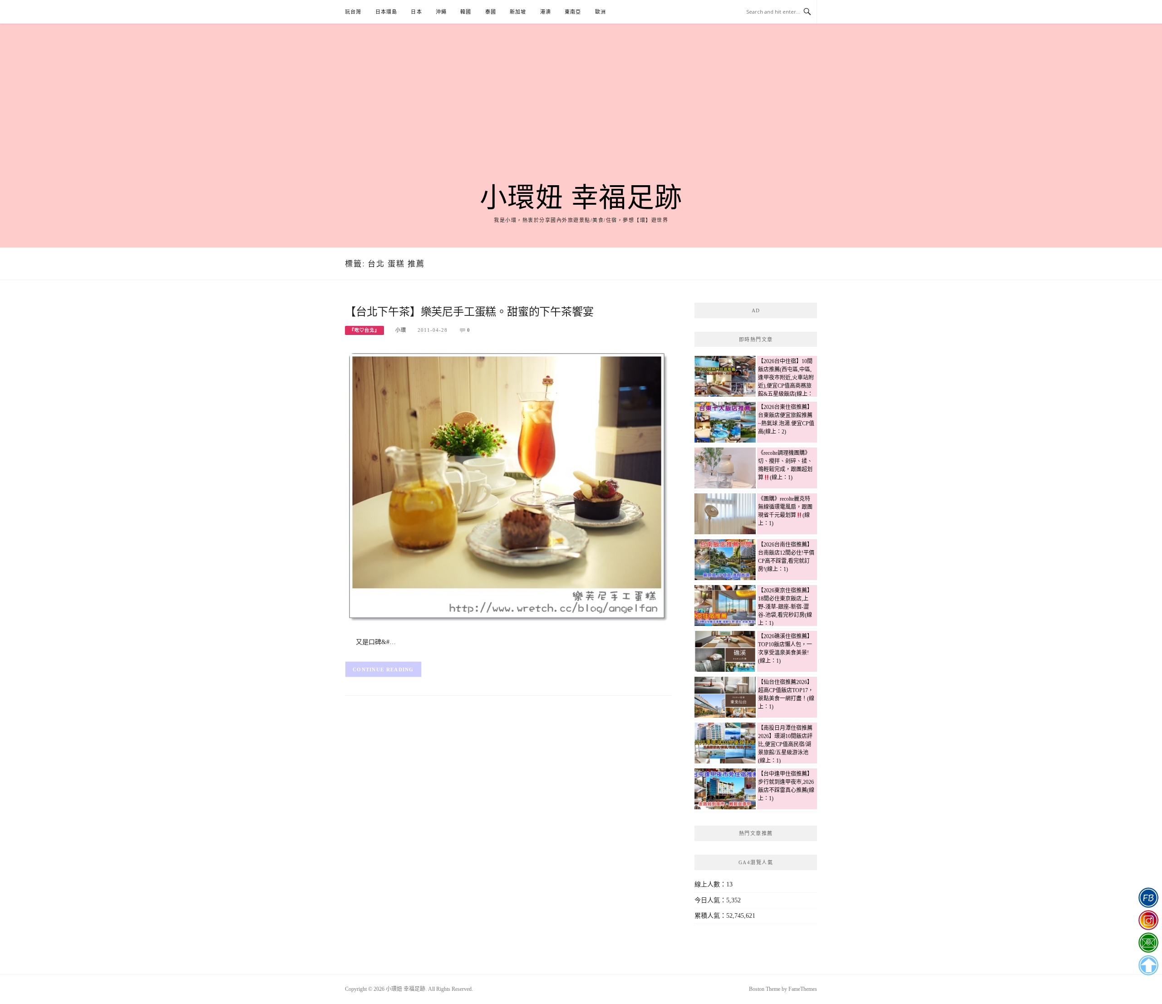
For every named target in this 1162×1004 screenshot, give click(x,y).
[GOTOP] (1148, 965)
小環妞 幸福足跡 (581, 198)
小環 (400, 330)
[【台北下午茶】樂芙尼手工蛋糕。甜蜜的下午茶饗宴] (508, 486)
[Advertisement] (581, 114)
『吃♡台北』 (364, 330)
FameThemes (802, 989)
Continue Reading (383, 669)
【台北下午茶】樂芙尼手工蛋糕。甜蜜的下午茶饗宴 (469, 312)
